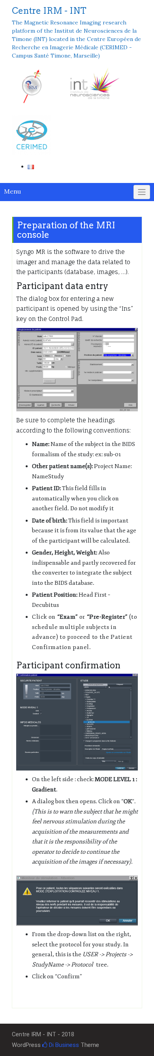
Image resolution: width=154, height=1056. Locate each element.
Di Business (63, 1045)
